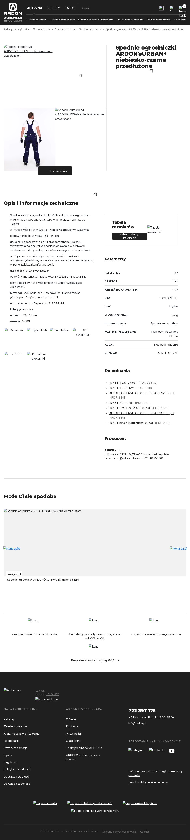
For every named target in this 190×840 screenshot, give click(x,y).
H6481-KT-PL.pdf (121, 403)
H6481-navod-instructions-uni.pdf (131, 423)
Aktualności (73, 734)
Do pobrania (11, 741)
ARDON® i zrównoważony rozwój (83, 757)
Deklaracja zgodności (17, 784)
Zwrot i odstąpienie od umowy (148, 782)
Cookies (145, 831)
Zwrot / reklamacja (15, 748)
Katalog (9, 719)
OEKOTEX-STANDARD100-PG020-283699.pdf (141, 413)
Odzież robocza (41, 29)
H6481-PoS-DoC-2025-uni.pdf (129, 408)
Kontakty (72, 726)
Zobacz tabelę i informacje (130, 236)
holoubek (52, 694)
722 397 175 (142, 710)
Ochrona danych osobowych (119, 831)
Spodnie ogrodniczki (90, 29)
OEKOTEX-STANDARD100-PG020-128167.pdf (141, 393)
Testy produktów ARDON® (84, 748)
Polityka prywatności (17, 769)
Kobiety (54, 8)
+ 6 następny (58, 171)
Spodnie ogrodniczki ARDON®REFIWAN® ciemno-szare (43, 580)
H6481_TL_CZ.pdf (121, 388)
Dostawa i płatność (16, 777)
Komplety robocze (65, 29)
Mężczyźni (34, 8)
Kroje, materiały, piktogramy (21, 734)
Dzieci (70, 8)
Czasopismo (73, 741)
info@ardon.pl (137, 723)
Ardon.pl (8, 29)
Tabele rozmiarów (15, 726)
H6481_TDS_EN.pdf (122, 383)
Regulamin (10, 762)
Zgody (8, 755)
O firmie (71, 719)
